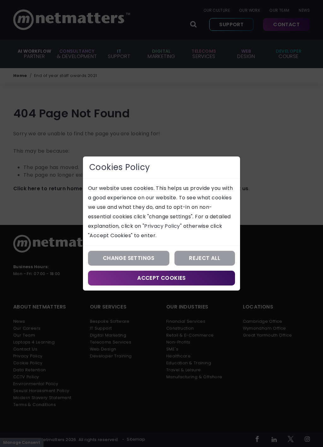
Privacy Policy (162, 226)
